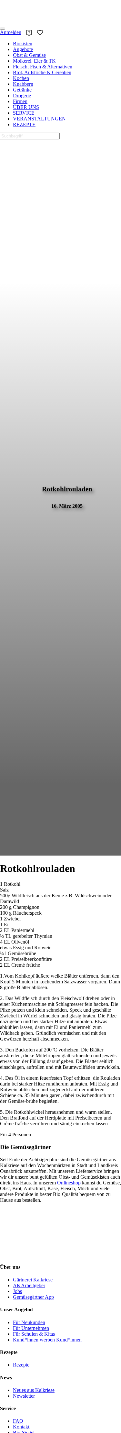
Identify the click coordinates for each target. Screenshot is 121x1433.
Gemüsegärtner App (33, 1297)
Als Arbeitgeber (29, 1285)
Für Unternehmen (31, 1328)
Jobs (17, 1291)
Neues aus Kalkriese (34, 1390)
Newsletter (24, 1396)
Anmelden (10, 32)
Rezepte (21, 1364)
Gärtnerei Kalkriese (33, 1279)
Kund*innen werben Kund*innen (47, 1339)
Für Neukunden (29, 1322)
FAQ (18, 1421)
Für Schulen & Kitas (34, 1334)
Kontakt (21, 1426)
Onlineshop (69, 1182)
